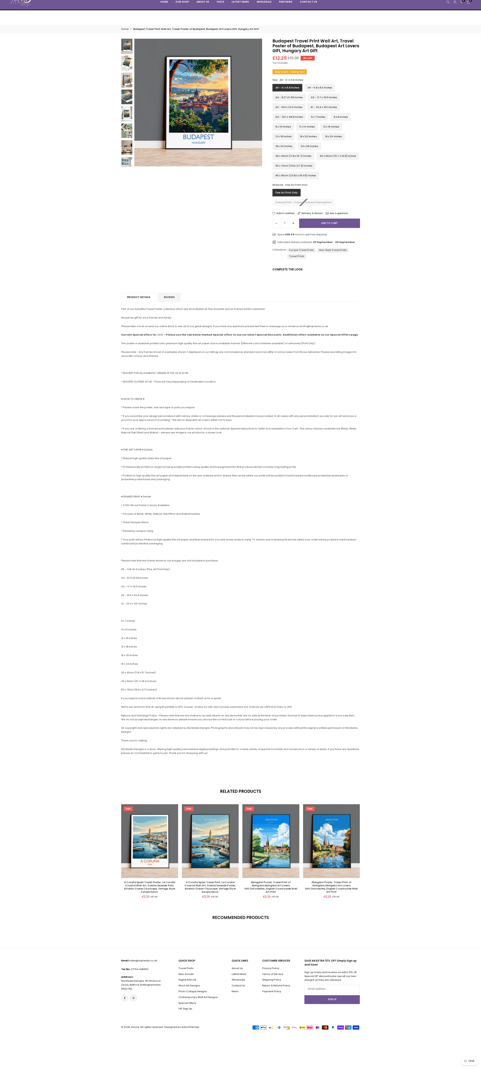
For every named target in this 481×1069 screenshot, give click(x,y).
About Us (237, 968)
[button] (252, 102)
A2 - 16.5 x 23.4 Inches (288, 107)
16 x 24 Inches (333, 136)
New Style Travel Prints (333, 250)
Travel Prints (296, 256)
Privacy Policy (270, 968)
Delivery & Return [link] (312, 213)
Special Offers (187, 1003)
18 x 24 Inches (283, 146)
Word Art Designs (189, 986)
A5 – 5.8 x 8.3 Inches (320, 87)
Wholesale (238, 980)
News (235, 991)
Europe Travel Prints (301, 250)
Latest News (239, 974)
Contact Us (238, 986)
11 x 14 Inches (307, 126)
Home (125, 29)
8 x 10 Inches (283, 126)
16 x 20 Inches (308, 136)
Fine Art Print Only (286, 192)
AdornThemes (190, 1027)
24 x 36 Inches (309, 146)
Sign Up (332, 999)
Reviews (169, 297)
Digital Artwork (187, 980)
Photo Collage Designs (192, 991)
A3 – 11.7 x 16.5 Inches (324, 97)
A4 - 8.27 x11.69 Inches (289, 97)
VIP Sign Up (185, 1009)
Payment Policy (271, 991)
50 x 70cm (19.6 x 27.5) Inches (293, 165)
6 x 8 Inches (341, 117)
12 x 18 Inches (283, 136)
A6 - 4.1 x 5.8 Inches (287, 87)
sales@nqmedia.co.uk (143, 960)
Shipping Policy (271, 980)
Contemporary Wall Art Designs (198, 997)
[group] (198, 102)
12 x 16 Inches (331, 126)
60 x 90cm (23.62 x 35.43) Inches (295, 175)
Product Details (138, 297)
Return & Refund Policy (276, 986)
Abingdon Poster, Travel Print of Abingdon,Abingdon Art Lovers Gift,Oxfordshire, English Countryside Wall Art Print (270, 887)
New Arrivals (186, 974)
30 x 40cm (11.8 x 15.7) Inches (293, 156)
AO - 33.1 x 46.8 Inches (289, 117)
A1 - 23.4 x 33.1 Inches (324, 107)
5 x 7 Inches (318, 117)
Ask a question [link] (339, 213)
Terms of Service (272, 974)
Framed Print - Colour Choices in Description (303, 202)
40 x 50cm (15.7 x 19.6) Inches (338, 156)
